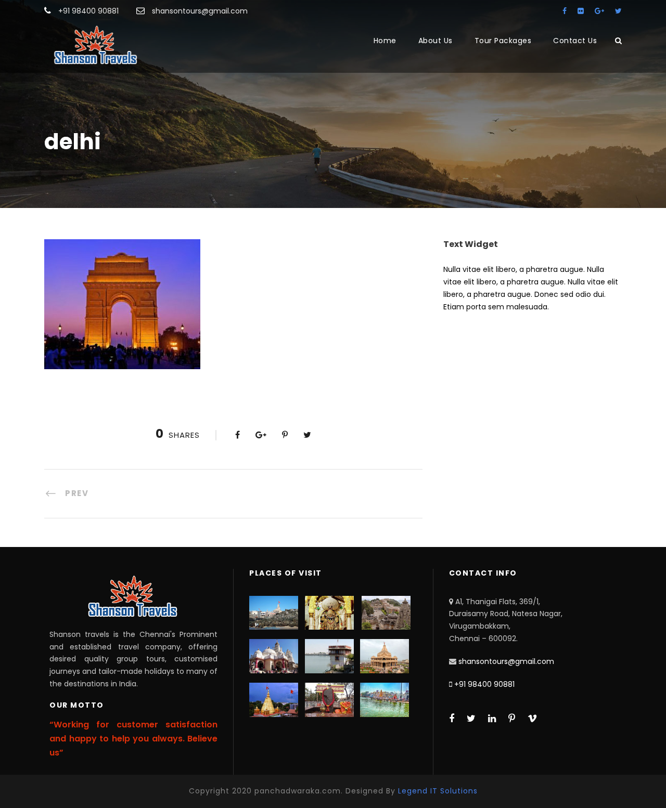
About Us (435, 40)
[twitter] (618, 11)
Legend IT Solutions (438, 791)
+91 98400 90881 (484, 684)
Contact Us (575, 40)
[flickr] (581, 11)
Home (385, 40)
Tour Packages (503, 40)
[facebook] (564, 11)
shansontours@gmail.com (506, 661)
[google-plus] (599, 11)
